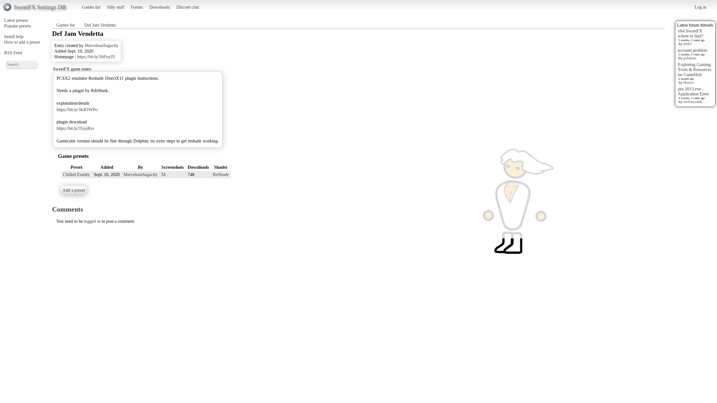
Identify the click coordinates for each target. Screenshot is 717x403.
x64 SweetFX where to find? (690, 33)
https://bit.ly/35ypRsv (75, 128)
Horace (688, 82)
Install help (14, 36)
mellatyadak (692, 102)
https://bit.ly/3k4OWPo (77, 109)
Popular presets (17, 26)
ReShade (221, 174)
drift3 (687, 44)
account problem (692, 50)
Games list (91, 7)
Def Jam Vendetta (100, 25)
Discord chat (187, 7)
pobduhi (689, 58)
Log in (700, 7)
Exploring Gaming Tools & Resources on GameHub (694, 69)
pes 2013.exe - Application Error (693, 91)
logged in (92, 221)
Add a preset (73, 190)
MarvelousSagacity (101, 45)
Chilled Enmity (76, 174)
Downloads (159, 7)
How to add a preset (22, 42)
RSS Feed (13, 52)
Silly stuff (115, 7)
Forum (137, 7)
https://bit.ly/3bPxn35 (96, 56)
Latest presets (16, 20)
